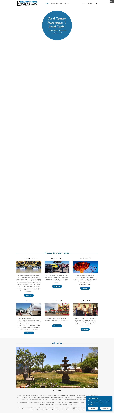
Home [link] (47, 3)
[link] (27, 3)
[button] (56, 3)
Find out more (28, 295)
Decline (93, 408)
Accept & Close (105, 408)
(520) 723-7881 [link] (87, 3)
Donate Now (85, 329)
